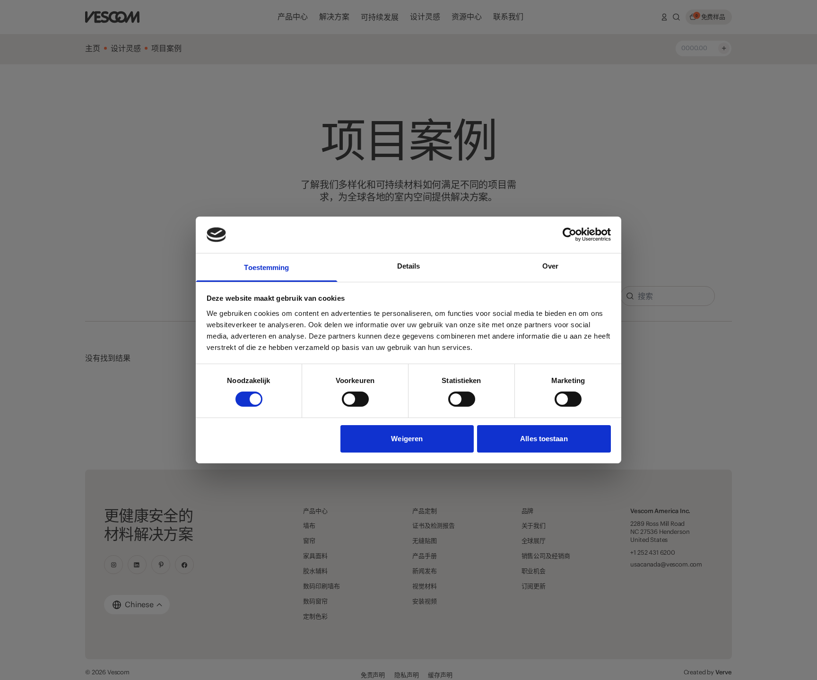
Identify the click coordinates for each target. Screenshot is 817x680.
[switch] (355, 399)
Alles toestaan (543, 439)
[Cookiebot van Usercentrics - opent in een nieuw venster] (569, 234)
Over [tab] (550, 266)
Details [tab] (408, 266)
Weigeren (407, 439)
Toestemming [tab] (266, 267)
